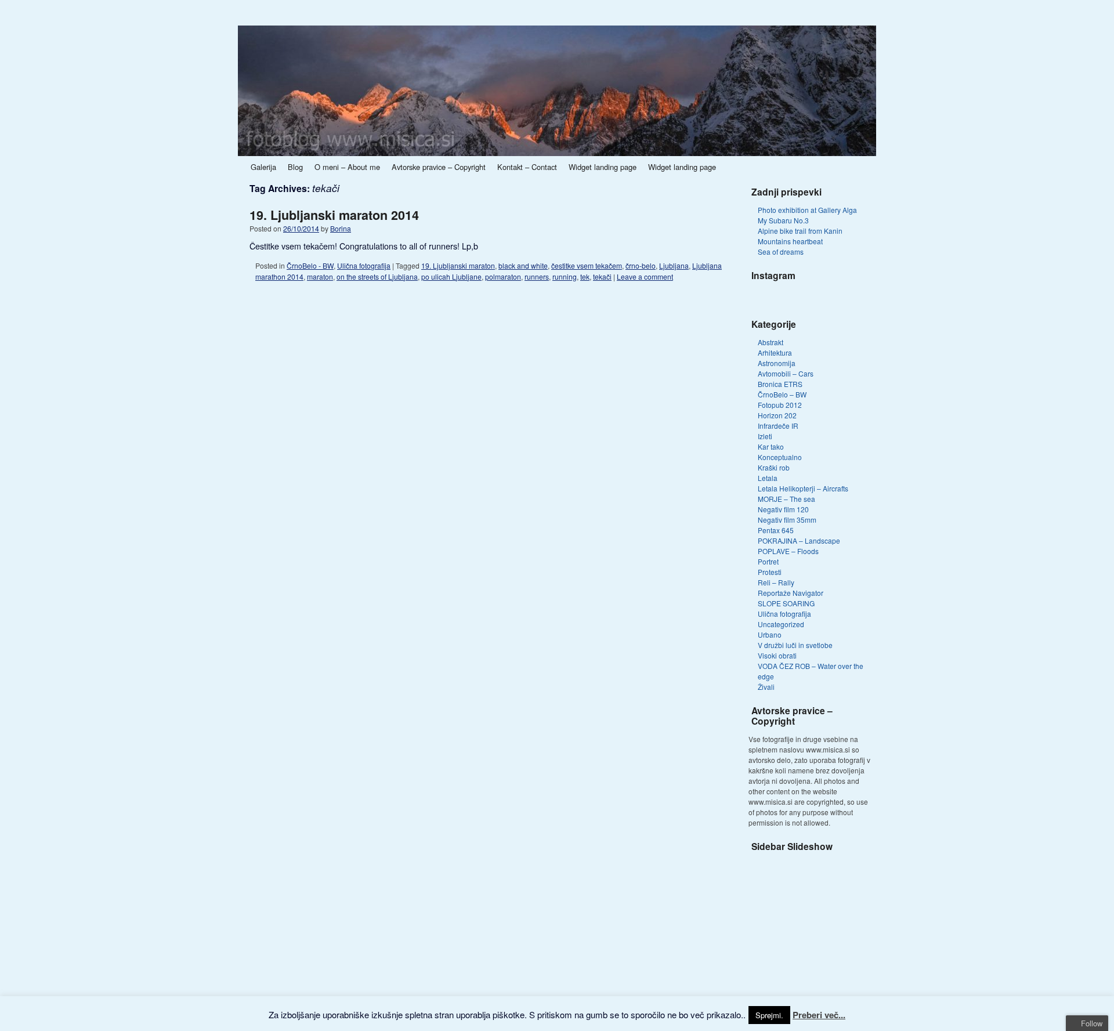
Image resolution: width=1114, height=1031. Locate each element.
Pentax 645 (776, 530)
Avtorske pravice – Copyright (439, 166)
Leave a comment (645, 276)
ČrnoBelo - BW (310, 265)
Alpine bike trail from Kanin (800, 231)
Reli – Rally (776, 582)
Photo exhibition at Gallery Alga (807, 210)
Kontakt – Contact (527, 166)
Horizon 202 (777, 415)
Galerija (263, 166)
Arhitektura (775, 352)
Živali (766, 687)
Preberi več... (819, 1015)
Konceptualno (780, 457)
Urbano (770, 634)
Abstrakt (770, 342)
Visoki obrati (777, 655)
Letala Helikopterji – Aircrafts (803, 488)
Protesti (770, 572)
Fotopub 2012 (780, 405)
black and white (523, 265)
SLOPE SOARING (786, 603)
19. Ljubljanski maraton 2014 (334, 215)
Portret (768, 561)
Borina (340, 228)
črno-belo (640, 265)
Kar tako (771, 446)
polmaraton (503, 276)
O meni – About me (347, 166)
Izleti (765, 436)
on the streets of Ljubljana (377, 276)
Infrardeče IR (778, 426)
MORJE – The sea (786, 499)
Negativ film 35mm (787, 519)
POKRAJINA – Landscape (799, 540)
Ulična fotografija (363, 265)
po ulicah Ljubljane (451, 276)
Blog (295, 166)
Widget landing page (602, 166)
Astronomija (776, 363)
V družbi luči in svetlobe (795, 645)
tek (584, 276)
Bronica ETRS (780, 384)
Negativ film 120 (783, 509)
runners (537, 276)
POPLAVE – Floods (788, 551)
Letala (767, 478)
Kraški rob (774, 467)
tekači (602, 276)
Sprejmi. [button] (769, 1015)
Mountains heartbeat (790, 241)
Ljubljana (674, 265)
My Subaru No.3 (783, 220)
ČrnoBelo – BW (782, 394)
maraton (320, 276)
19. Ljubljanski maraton (458, 265)
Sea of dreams (781, 251)
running (564, 276)
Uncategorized (781, 624)
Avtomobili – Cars (785, 373)
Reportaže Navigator (790, 593)
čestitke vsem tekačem (586, 265)
